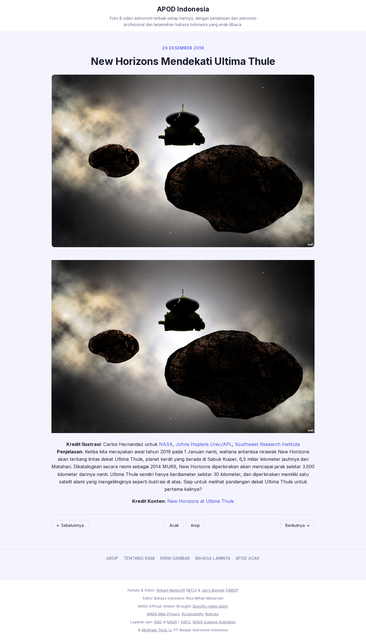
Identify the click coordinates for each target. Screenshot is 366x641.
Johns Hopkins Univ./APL (204, 444)
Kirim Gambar (175, 558)
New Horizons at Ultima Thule (200, 501)
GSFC (185, 622)
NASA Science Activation (214, 622)
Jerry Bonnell (213, 590)
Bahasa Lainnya (212, 558)
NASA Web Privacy (163, 614)
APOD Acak (248, 558)
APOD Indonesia (183, 9)
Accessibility (192, 614)
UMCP (232, 590)
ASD (158, 622)
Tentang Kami (139, 558)
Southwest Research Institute (267, 444)
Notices (211, 614)
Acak (174, 525)
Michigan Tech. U (156, 630)
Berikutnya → (297, 525)
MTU (191, 590)
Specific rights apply (210, 606)
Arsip (195, 525)
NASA (166, 444)
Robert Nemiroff (171, 590)
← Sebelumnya (70, 525)
